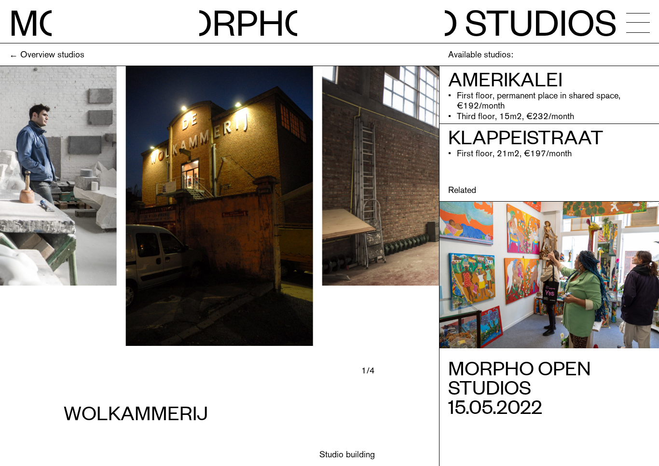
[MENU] (638, 22)
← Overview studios (46, 54)
